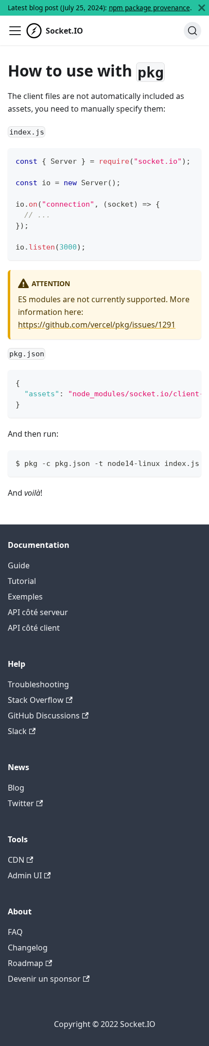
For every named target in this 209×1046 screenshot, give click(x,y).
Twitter (21, 803)
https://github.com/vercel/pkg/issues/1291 (96, 324)
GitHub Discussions (44, 715)
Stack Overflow (36, 700)
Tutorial (22, 581)
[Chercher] (192, 30)
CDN (16, 859)
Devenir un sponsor (44, 978)
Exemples (25, 596)
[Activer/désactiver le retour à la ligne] (171, 382)
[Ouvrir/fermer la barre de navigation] (15, 30)
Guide (19, 565)
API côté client (34, 627)
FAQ (15, 932)
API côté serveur (38, 612)
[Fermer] (201, 8)
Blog (16, 787)
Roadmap (25, 963)
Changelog (28, 947)
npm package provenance (149, 7)
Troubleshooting (38, 684)
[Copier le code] (189, 160)
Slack (17, 731)
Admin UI (25, 875)
